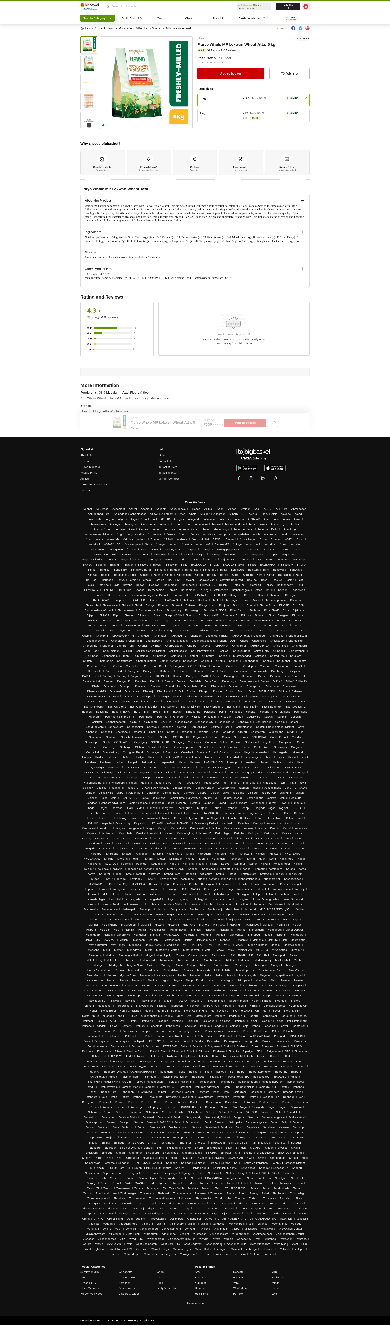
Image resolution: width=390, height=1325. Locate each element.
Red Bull (200, 1277)
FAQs (161, 455)
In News (85, 461)
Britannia (200, 1288)
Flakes (161, 1277)
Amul (198, 1272)
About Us (86, 455)
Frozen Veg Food (91, 1293)
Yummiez (200, 1283)
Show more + (195, 1303)
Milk (82, 1277)
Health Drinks (127, 1277)
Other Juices (127, 1288)
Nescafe (238, 1272)
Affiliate (85, 478)
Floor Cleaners (89, 1288)
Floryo (201, 38)
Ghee (160, 1272)
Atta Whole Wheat (94, 398)
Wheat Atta (125, 1272)
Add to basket (230, 74)
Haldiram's (201, 1293)
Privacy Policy (89, 473)
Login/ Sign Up (288, 6)
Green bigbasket (90, 467)
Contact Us (165, 461)
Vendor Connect (168, 478)
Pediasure (277, 1277)
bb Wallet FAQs (167, 467)
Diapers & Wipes (129, 1293)
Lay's (274, 1293)
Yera (236, 1283)
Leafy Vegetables (167, 1288)
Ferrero (238, 1293)
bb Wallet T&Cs (167, 473)
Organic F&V (88, 1283)
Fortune (276, 1288)
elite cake (239, 1277)
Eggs (160, 1283)
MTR (274, 1272)
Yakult (275, 1283)
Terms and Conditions (94, 484)
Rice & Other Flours (125, 398)
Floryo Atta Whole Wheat (111, 411)
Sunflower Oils (89, 1272)
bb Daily (85, 490)
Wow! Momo (240, 1288)
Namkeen (125, 1283)
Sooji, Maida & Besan (156, 398)
